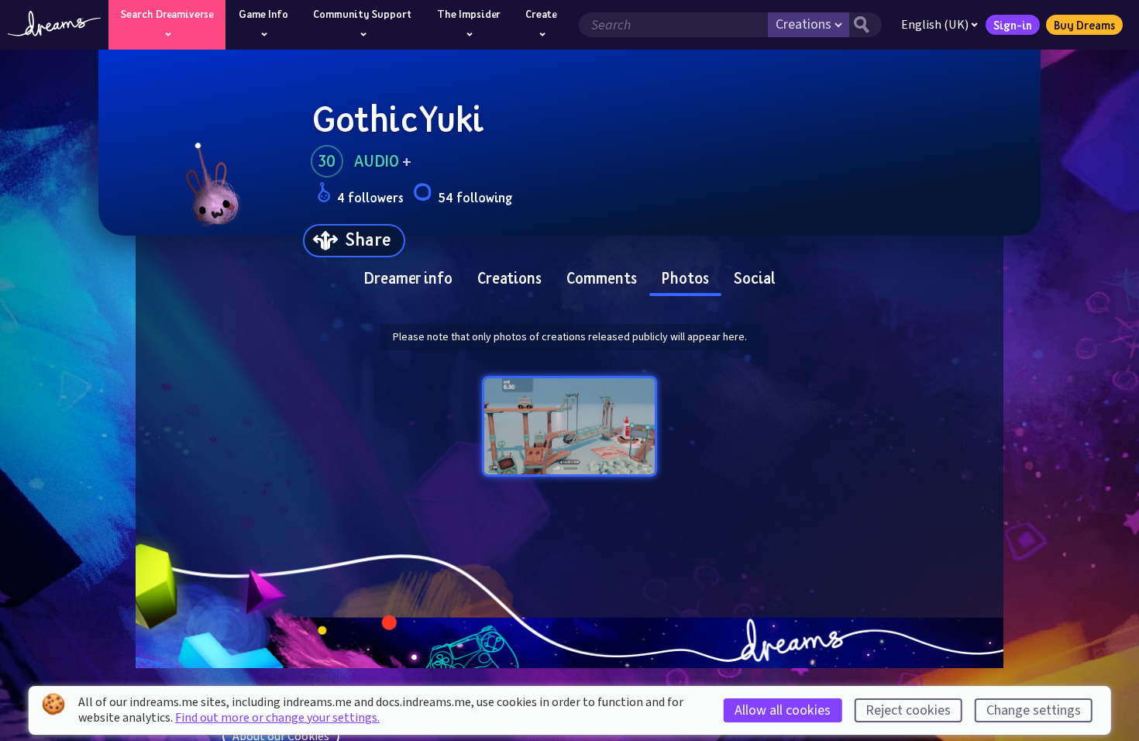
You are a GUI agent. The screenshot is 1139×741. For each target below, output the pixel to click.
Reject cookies (908, 710)
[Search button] (865, 24)
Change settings (1033, 710)
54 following (475, 197)
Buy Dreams (1084, 25)
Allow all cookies (783, 710)
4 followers (370, 197)
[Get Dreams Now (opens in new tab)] (569, 643)
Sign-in (1012, 25)
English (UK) (935, 24)
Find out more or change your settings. (277, 718)
